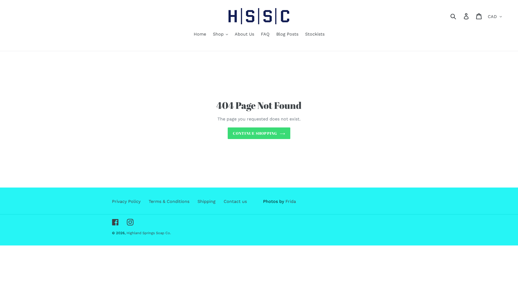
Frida (290, 201)
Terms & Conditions (169, 201)
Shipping (206, 201)
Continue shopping (255, 133)
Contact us (235, 201)
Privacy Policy (126, 201)
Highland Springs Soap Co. (149, 233)
